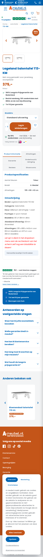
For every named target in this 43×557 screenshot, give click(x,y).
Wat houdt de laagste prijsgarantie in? (15, 363)
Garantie (6, 472)
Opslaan (12, 539)
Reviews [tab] (12, 167)
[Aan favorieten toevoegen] (35, 125)
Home (5, 24)
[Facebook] (4, 446)
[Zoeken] (26, 13)
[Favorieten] (32, 13)
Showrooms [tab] (31, 167)
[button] (21, 40)
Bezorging (7, 467)
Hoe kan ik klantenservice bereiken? (17, 343)
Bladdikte (9, 113)
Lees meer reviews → (11, 284)
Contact (6, 458)
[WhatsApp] (40, 3)
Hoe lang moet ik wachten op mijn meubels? (18, 353)
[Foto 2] (19, 58)
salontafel (14, 24)
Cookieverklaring (12, 545)
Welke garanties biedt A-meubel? (17, 332)
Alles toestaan (15, 532)
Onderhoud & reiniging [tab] (31, 160)
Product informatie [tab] (12, 154)
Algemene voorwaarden (15, 550)
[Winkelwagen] (37, 13)
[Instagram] (9, 446)
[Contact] (35, 3)
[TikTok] (14, 446)
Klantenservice (9, 453)
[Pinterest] (19, 446)
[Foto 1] (8, 58)
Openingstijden (9, 463)
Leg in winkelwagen (21, 126)
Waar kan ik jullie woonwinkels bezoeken (19, 322)
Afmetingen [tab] (31, 154)
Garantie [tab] (12, 161)
